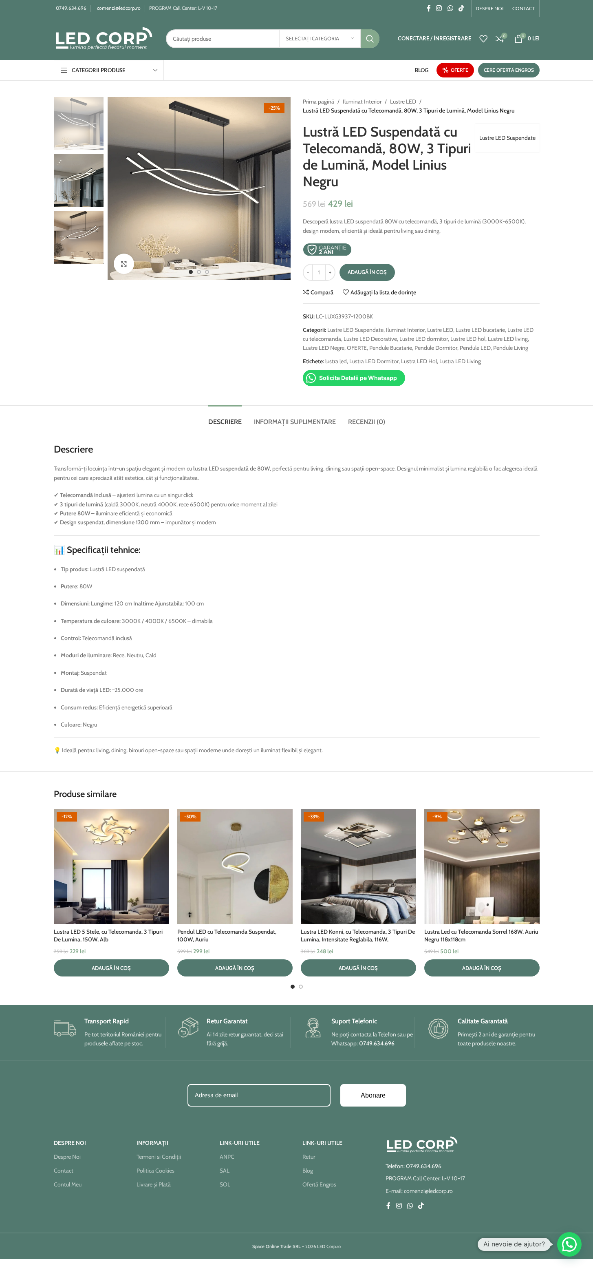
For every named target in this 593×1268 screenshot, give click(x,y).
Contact (63, 1170)
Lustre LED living (508, 338)
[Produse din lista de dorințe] (483, 39)
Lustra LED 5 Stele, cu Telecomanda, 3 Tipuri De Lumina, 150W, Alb (108, 935)
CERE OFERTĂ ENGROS (509, 70)
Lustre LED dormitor (423, 338)
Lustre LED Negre (323, 347)
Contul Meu (68, 1184)
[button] (111, 967)
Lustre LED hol (467, 338)
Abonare (373, 1095)
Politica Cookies (155, 1170)
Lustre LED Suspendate (507, 137)
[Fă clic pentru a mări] (124, 264)
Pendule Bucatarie (390, 347)
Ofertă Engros (319, 1184)
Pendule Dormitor (435, 347)
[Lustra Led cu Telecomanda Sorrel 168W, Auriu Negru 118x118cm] (482, 866)
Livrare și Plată (154, 1184)
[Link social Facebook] (429, 8)
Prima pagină (318, 101)
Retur (308, 1156)
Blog (307, 1170)
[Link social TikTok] (461, 8)
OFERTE (459, 70)
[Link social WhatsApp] (450, 8)
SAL (224, 1170)
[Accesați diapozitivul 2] (199, 272)
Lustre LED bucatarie (480, 330)
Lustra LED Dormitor (374, 361)
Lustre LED (403, 101)
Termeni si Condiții (159, 1156)
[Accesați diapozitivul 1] (191, 272)
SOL (225, 1184)
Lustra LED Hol (419, 361)
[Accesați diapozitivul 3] (207, 272)
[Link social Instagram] (439, 8)
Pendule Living (510, 347)
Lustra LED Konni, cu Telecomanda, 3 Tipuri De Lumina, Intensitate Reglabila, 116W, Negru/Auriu (358, 939)
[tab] (225, 417)
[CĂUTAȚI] (370, 38)
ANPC (227, 1156)
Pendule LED (475, 347)
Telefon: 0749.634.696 (413, 1166)
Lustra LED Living (460, 361)
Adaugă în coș (367, 272)
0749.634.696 (71, 8)
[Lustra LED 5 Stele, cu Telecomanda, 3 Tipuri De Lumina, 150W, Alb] (111, 866)
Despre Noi (67, 1156)
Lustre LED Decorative (370, 338)
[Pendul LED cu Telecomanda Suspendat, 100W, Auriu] (235, 866)
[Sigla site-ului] (104, 38)
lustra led (336, 361)
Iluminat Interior (362, 101)
